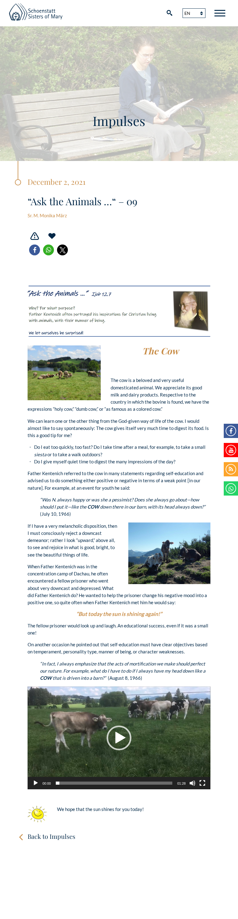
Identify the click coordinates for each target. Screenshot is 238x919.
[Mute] (192, 783)
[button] (34, 250)
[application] (119, 738)
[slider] (114, 783)
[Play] (36, 783)
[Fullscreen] (202, 783)
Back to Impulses (51, 836)
